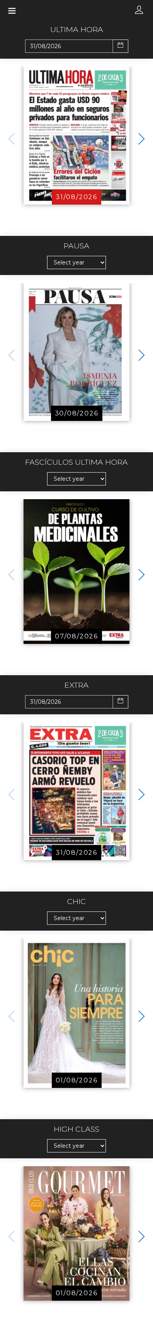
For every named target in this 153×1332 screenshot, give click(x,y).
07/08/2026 (76, 636)
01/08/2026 (77, 1080)
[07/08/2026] (76, 571)
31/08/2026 (76, 197)
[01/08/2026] (76, 1012)
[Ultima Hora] (76, 135)
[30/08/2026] (76, 351)
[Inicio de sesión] (139, 10)
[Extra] (76, 791)
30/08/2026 (76, 413)
